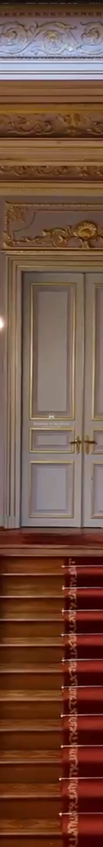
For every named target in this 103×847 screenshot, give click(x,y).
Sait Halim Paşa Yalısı (31, 3)
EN (99, 3)
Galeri (69, 3)
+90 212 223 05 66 (6, 3)
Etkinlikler (62, 3)
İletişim (75, 3)
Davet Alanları (53, 3)
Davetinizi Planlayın (42, 3)
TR (96, 3)
